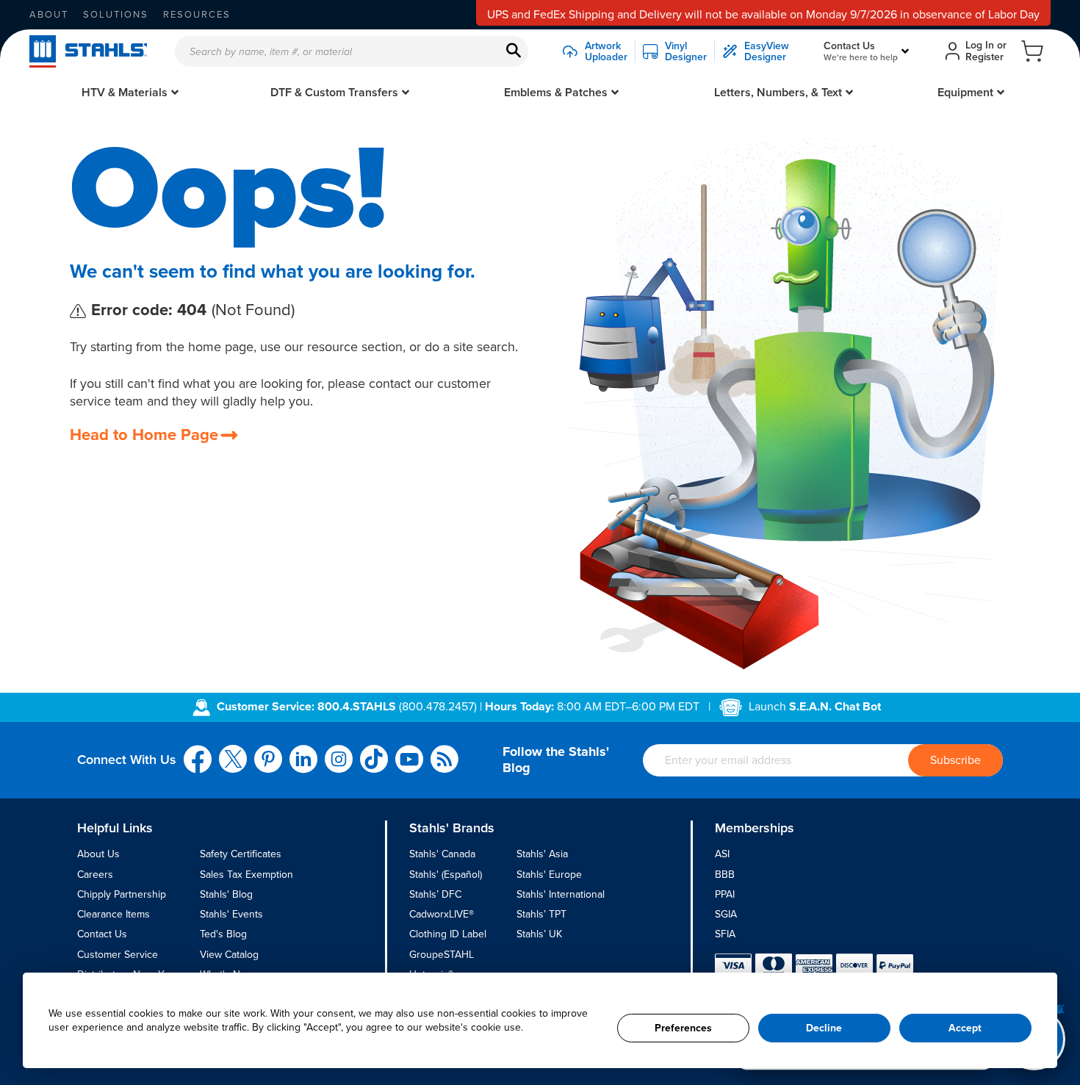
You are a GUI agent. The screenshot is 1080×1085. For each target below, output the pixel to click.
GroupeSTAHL (441, 954)
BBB (725, 874)
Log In (979, 45)
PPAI (725, 894)
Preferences (683, 1028)
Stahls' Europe (549, 874)
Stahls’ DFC (435, 894)
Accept (965, 1028)
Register (984, 57)
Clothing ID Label (447, 934)
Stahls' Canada (442, 854)
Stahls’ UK (539, 934)
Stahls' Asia (542, 854)
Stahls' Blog (226, 894)
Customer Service (117, 954)
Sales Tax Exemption (246, 874)
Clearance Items (113, 914)
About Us (98, 854)
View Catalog (229, 954)
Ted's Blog (223, 934)
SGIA (726, 914)
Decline (824, 1028)
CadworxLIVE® (441, 914)
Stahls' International (560, 894)
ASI (722, 854)
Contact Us (102, 934)
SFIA (725, 934)
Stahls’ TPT (541, 914)
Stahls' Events (231, 914)
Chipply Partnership (121, 894)
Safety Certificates (240, 854)
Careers (95, 874)
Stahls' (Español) (445, 874)
